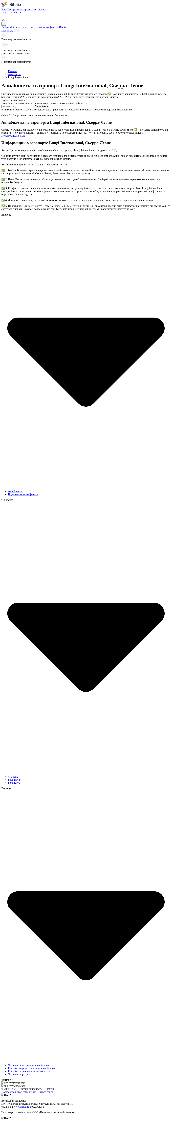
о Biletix (41, 9)
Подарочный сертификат (21, 9)
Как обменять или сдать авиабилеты (29, 1071)
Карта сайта (46, 1091)
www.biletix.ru (21, 1106)
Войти (17, 12)
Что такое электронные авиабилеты (28, 1065)
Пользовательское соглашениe (18, 1091)
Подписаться (41, 106)
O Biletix (13, 776)
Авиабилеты (15, 491)
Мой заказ (7, 12)
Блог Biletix (14, 779)
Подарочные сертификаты (23, 494)
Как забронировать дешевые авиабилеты (31, 1068)
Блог (4, 9)
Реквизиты (14, 782)
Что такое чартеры (18, 1074)
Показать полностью (13, 135)
